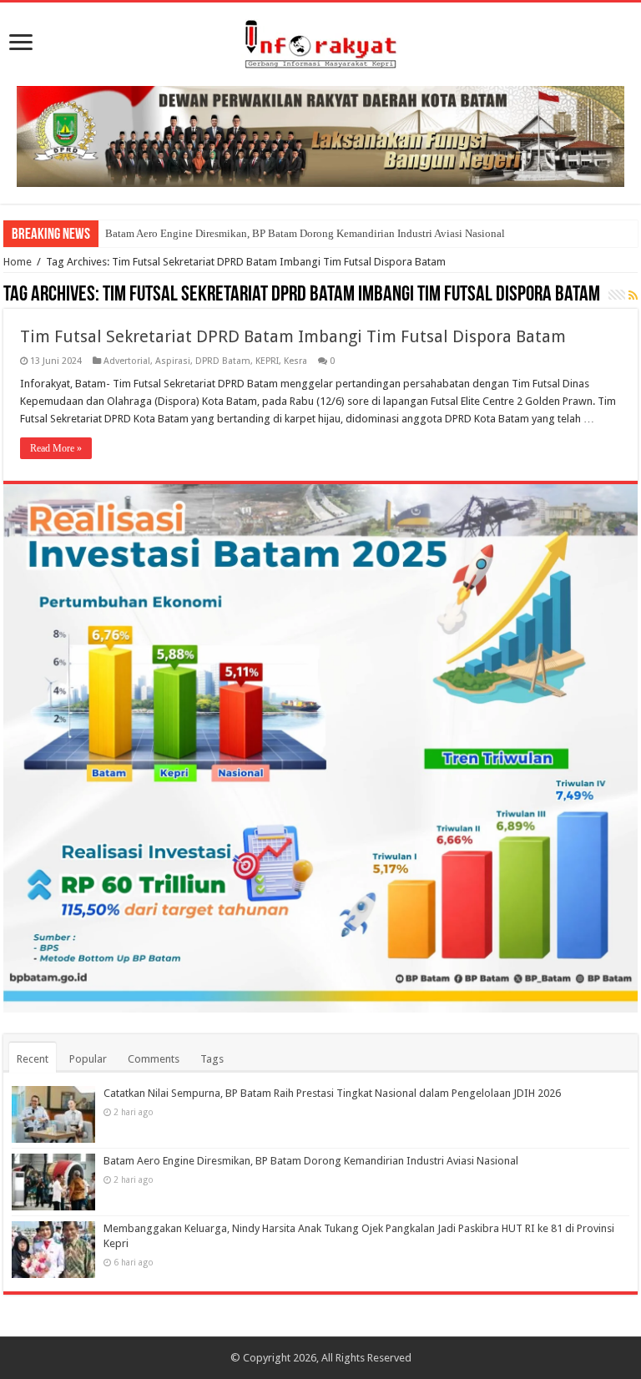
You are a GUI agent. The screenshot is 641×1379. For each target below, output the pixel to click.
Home (17, 261)
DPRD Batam (222, 361)
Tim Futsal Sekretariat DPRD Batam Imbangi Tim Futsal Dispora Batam (293, 336)
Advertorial (126, 361)
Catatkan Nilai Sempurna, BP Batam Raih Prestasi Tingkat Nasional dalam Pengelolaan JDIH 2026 (332, 1093)
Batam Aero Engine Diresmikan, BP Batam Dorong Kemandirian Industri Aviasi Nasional (305, 233)
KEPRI (267, 361)
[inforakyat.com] (320, 41)
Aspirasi (172, 361)
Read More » (56, 448)
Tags (212, 1059)
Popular (88, 1059)
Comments (153, 1059)
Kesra (295, 361)
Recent (32, 1059)
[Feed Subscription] (633, 295)
